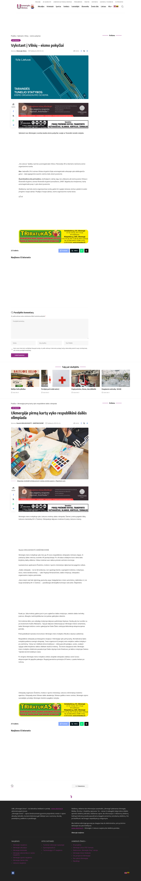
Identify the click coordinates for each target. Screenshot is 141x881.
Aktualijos (15, 40)
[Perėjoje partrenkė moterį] (55, 378)
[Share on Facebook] (81, 51)
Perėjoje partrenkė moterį (50, 389)
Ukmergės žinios (21, 51)
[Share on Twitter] (84, 51)
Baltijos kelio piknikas (18, 389)
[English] (115, 6)
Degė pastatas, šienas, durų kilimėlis (83, 389)
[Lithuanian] (117, 6)
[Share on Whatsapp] (13, 120)
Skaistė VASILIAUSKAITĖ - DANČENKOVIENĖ (30, 423)
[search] (122, 6)
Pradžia (13, 36)
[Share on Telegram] (87, 51)
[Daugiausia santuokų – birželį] (116, 378)
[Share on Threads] (86, 251)
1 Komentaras (81, 786)
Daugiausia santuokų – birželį (111, 389)
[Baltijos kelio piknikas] (25, 378)
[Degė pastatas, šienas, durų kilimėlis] (85, 378)
